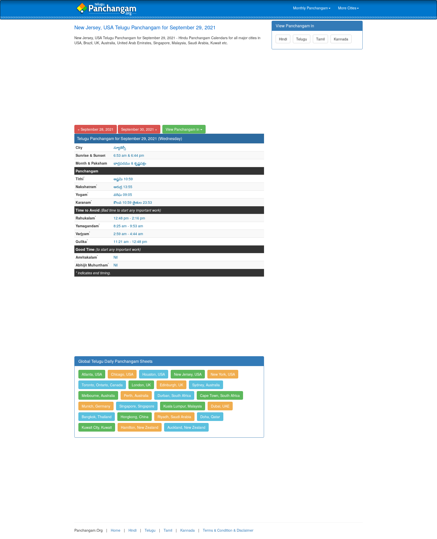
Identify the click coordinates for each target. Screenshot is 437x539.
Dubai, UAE (220, 406)
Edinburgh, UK (171, 384)
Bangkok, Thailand (97, 416)
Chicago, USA (122, 374)
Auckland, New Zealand (186, 427)
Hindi (283, 38)
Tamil (320, 38)
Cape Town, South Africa (220, 395)
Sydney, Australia (206, 384)
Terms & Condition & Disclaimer (228, 530)
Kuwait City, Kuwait (97, 427)
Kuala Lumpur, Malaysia (182, 406)
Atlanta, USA (92, 374)
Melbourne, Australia (98, 395)
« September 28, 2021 (96, 129)
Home (115, 530)
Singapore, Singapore (136, 406)
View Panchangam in (183, 129)
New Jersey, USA (188, 374)
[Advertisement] (169, 83)
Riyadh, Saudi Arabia (174, 416)
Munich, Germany (96, 406)
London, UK (141, 384)
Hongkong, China (134, 416)
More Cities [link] (347, 7)
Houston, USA (153, 374)
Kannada (341, 38)
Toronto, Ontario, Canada (102, 384)
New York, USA (223, 374)
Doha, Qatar (210, 416)
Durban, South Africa (174, 395)
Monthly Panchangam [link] (310, 7)
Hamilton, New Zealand (139, 427)
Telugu (301, 38)
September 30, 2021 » (139, 129)
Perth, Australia (136, 395)
